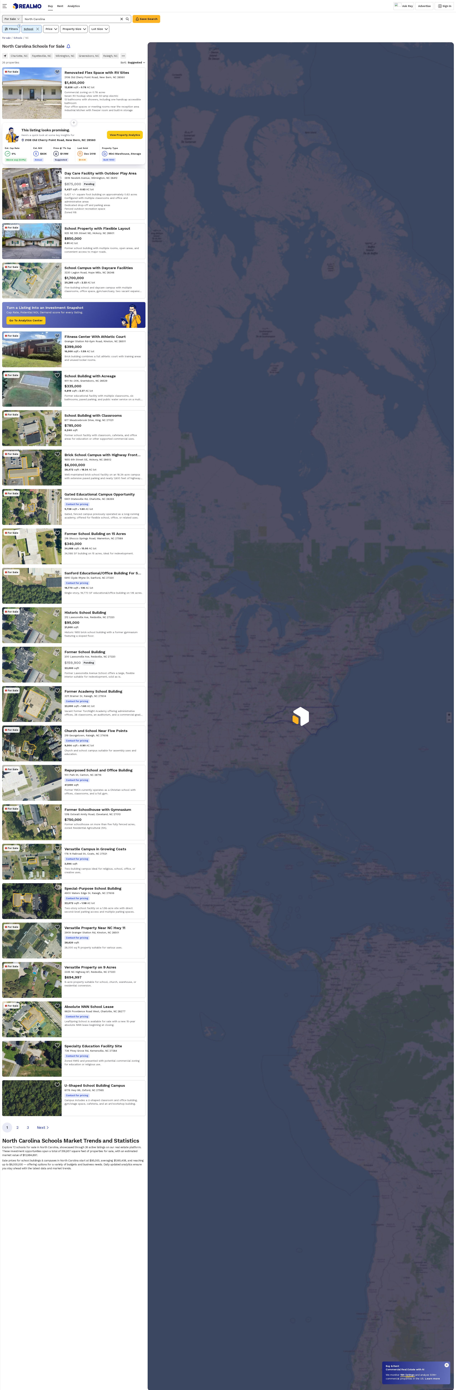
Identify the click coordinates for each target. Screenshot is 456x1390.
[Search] (127, 19)
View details (73, 93)
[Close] (447, 1365)
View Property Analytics (125, 134)
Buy (50, 6)
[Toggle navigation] (5, 6)
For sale (6, 38)
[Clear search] (122, 19)
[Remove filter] (37, 29)
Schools (18, 38)
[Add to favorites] (57, 72)
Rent (60, 6)
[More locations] (123, 56)
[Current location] (5, 56)
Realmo (27, 6)
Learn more (432, 1378)
